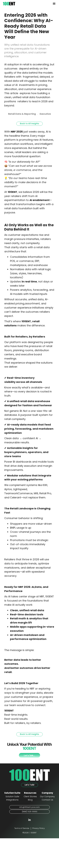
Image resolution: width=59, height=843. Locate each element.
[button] (54, 3)
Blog (30, 800)
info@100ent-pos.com (29, 807)
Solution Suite (12, 797)
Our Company (47, 797)
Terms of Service (21, 828)
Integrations (12, 800)
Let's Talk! (29, 785)
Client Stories (30, 797)
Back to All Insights (29, 123)
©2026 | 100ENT (29, 833)
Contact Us (47, 800)
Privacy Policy (38, 828)
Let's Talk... (29, 755)
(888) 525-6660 (29, 811)
